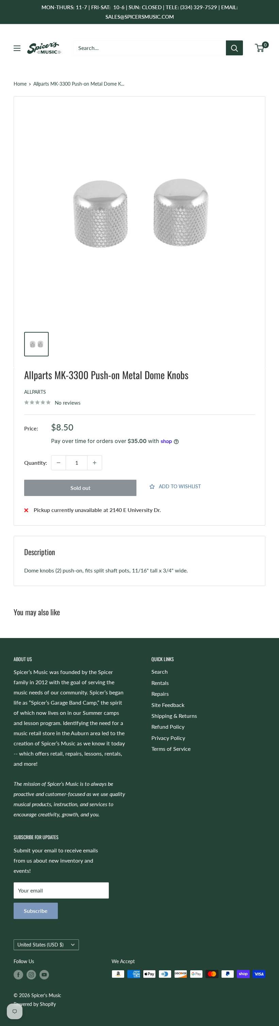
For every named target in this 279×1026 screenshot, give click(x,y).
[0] (260, 48)
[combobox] (149, 47)
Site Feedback (167, 705)
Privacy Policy (168, 738)
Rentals (160, 682)
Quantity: (35, 462)
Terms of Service (171, 748)
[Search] (234, 47)
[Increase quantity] (94, 463)
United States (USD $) (40, 945)
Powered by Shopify (35, 1004)
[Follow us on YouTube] (44, 974)
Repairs (160, 693)
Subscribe (36, 910)
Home (20, 84)
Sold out (80, 487)
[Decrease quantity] (58, 463)
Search (159, 671)
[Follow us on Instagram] (31, 974)
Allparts (35, 392)
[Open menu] (17, 48)
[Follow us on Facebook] (18, 974)
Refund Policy (167, 726)
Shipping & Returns (174, 715)
